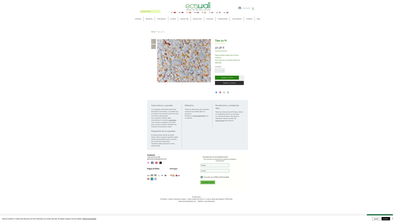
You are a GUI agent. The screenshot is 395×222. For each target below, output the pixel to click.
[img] (148, 175)
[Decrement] (216, 70)
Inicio (153, 32)
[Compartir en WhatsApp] (224, 92)
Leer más (218, 62)
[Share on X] (228, 92)
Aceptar (385, 219)
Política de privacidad (89, 219)
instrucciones (219, 120)
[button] (253, 8)
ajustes (376, 219)
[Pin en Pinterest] (220, 92)
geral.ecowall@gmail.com (157, 159)
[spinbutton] (220, 70)
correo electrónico (199, 116)
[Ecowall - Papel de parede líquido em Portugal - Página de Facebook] (152, 163)
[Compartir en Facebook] (216, 92)
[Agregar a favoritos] (242, 78)
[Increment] (223, 70)
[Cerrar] (392, 218)
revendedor (172, 120)
